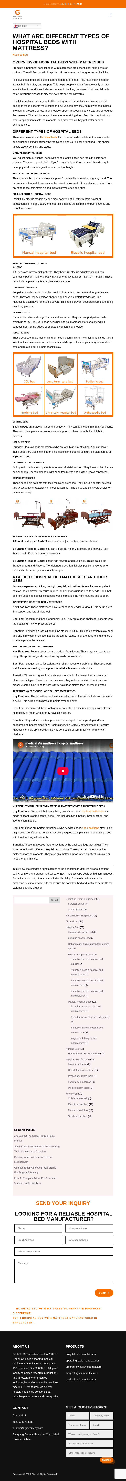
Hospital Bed (20, 54)
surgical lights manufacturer (82, 1373)
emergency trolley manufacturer (84, 1366)
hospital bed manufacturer (81, 1354)
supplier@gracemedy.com (28, 1428)
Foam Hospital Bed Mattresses (33, 646)
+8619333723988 (23, 1422)
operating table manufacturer (82, 1360)
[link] (81, 1379)
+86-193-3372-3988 (70, 4)
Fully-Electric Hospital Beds (32, 194)
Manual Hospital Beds (27, 153)
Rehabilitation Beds (24, 478)
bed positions (91, 828)
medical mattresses (93, 811)
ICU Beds (17, 267)
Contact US (19, 1415)
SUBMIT (106, 1459)
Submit (104, 1293)
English (22, 25)
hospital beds (49, 137)
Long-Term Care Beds (25, 287)
